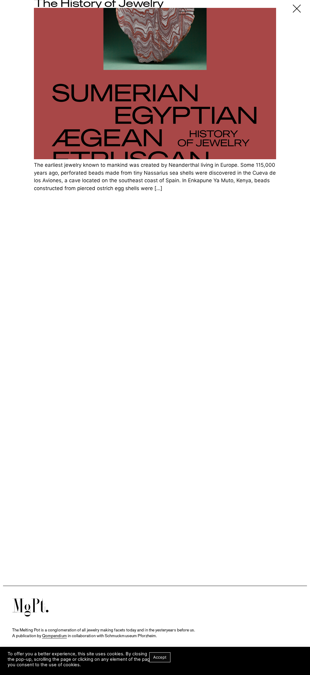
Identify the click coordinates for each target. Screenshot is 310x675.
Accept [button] (160, 657)
